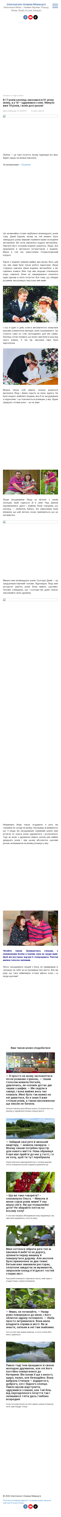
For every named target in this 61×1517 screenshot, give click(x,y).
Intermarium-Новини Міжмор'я (26, 4)
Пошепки (25, 164)
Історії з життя (37, 111)
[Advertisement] (30, 55)
